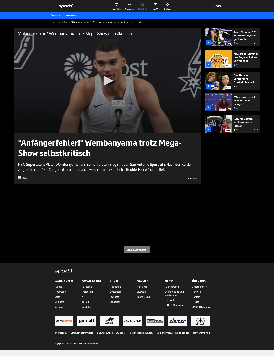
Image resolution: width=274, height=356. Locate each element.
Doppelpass (115, 301)
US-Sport (59, 301)
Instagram (87, 291)
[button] (108, 81)
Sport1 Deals (143, 296)
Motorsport (60, 291)
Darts (57, 296)
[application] (107, 80)
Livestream (115, 291)
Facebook (87, 286)
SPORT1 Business (201, 306)
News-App (142, 286)
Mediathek (115, 286)
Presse (195, 301)
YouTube (86, 306)
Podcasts (114, 296)
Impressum (61, 332)
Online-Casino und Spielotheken (174, 293)
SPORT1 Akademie (174, 305)
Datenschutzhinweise (82, 332)
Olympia (59, 306)
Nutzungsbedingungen (141, 332)
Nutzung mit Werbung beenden (173, 332)
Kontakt (196, 296)
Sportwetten (171, 299)
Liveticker (142, 291)
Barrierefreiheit (201, 332)
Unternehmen (199, 286)
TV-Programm (172, 286)
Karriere (196, 291)
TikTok (85, 301)
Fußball (58, 286)
